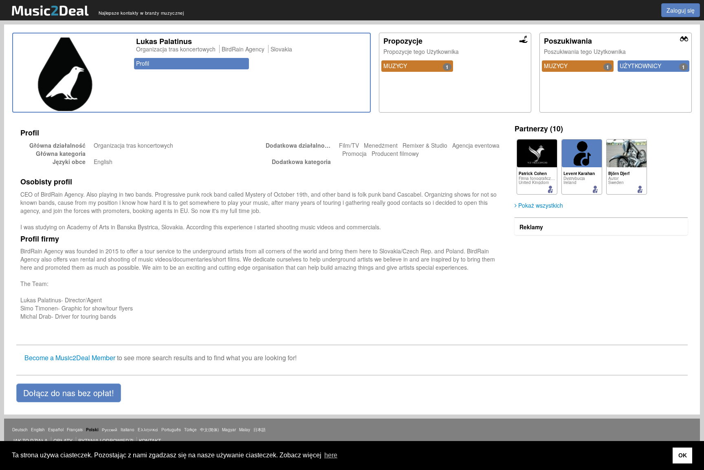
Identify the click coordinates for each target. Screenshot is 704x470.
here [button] (330, 455)
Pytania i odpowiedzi (105, 440)
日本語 (259, 429)
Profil (142, 63)
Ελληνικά (148, 429)
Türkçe (190, 429)
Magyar (229, 429)
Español (56, 429)
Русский (109, 429)
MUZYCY (416, 66)
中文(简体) (209, 429)
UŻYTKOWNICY (652, 66)
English (38, 429)
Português (171, 429)
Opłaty (63, 440)
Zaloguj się (681, 10)
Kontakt (150, 440)
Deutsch (20, 429)
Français (75, 429)
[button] (68, 393)
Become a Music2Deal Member (69, 357)
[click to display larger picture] (72, 74)
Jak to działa (30, 440)
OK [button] (682, 455)
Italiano (127, 429)
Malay (244, 429)
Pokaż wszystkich (540, 205)
